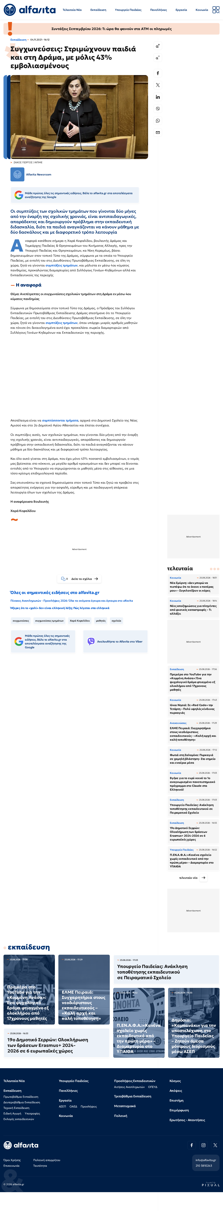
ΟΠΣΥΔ (152, 1087)
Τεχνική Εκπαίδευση (16, 1108)
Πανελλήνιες (158, 10)
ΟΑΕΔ (73, 1106)
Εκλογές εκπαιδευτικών (18, 1119)
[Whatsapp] (158, 121)
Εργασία (181, 10)
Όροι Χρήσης (12, 1160)
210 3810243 (204, 1165)
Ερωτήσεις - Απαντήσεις (187, 1120)
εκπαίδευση (29, 947)
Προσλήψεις (89, 1106)
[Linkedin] (158, 97)
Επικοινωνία (11, 1165)
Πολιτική (120, 1116)
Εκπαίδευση (98, 10)
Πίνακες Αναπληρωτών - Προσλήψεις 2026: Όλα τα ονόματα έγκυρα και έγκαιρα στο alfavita (71, 600)
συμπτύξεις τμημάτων (62, 265)
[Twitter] (158, 85)
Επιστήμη (177, 1100)
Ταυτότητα (40, 1165)
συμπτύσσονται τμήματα (60, 420)
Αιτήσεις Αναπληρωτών (129, 1087)
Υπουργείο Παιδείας (128, 10)
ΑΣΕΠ (62, 1106)
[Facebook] (158, 73)
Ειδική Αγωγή (12, 1113)
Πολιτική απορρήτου (46, 1160)
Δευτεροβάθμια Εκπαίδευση (21, 1102)
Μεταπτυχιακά (125, 1106)
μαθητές (101, 620)
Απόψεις (176, 1091)
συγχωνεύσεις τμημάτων (49, 620)
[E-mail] (158, 133)
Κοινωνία (202, 10)
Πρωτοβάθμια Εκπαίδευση (20, 1096)
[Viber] (158, 109)
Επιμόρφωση (179, 1110)
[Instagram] (203, 1145)
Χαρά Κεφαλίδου (80, 620)
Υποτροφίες (32, 1113)
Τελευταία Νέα (72, 10)
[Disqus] (81, 709)
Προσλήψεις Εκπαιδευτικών (134, 1081)
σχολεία (116, 620)
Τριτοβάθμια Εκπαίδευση (132, 1096)
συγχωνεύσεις (21, 620)
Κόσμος (175, 1081)
